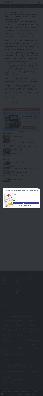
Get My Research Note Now (26, 203)
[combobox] (14, 200)
